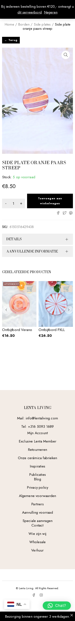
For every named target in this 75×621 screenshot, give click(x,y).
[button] (65, 55)
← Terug (11, 40)
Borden (24, 24)
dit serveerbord (30, 12)
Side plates (42, 24)
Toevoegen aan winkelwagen (50, 200)
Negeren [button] (51, 12)
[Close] (71, 615)
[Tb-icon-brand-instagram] (41, 595)
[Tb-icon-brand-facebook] (34, 595)
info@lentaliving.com (42, 418)
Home (9, 24)
